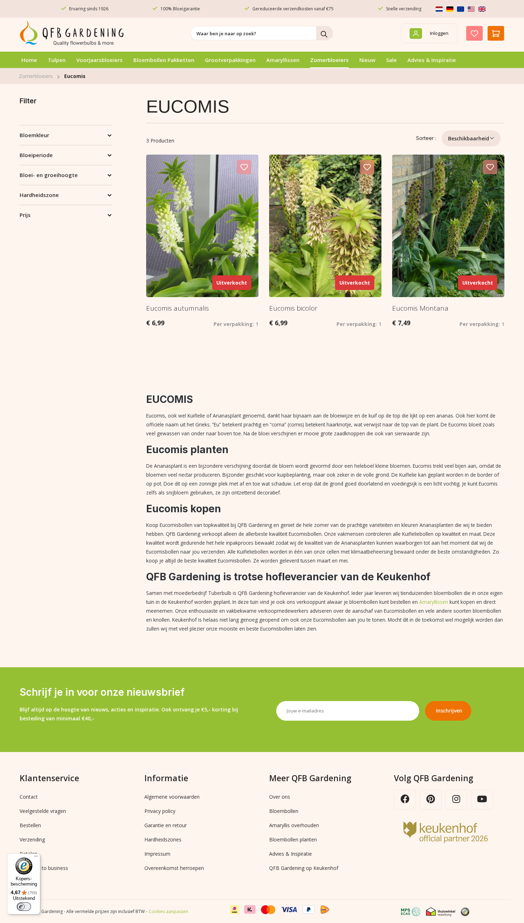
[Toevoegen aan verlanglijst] (244, 167)
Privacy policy (159, 811)
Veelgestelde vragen (43, 811)
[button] (468, 911)
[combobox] (253, 33)
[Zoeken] (324, 33)
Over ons (279, 796)
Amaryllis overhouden (294, 825)
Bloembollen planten (293, 839)
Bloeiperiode (36, 155)
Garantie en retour (165, 825)
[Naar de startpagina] (73, 33)
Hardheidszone (39, 194)
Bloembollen (283, 811)
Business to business (44, 868)
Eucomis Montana (420, 308)
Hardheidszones (162, 839)
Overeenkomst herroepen (174, 868)
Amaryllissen (433, 601)
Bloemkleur (34, 135)
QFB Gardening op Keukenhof (303, 868)
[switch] (24, 906)
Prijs (25, 214)
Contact (29, 796)
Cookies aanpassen (168, 911)
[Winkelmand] (495, 33)
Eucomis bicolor (293, 308)
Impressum (157, 853)
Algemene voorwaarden (172, 796)
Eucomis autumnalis (177, 308)
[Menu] (36, 858)
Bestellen (30, 825)
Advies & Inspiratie (290, 853)
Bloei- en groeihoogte (49, 174)
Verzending (32, 839)
